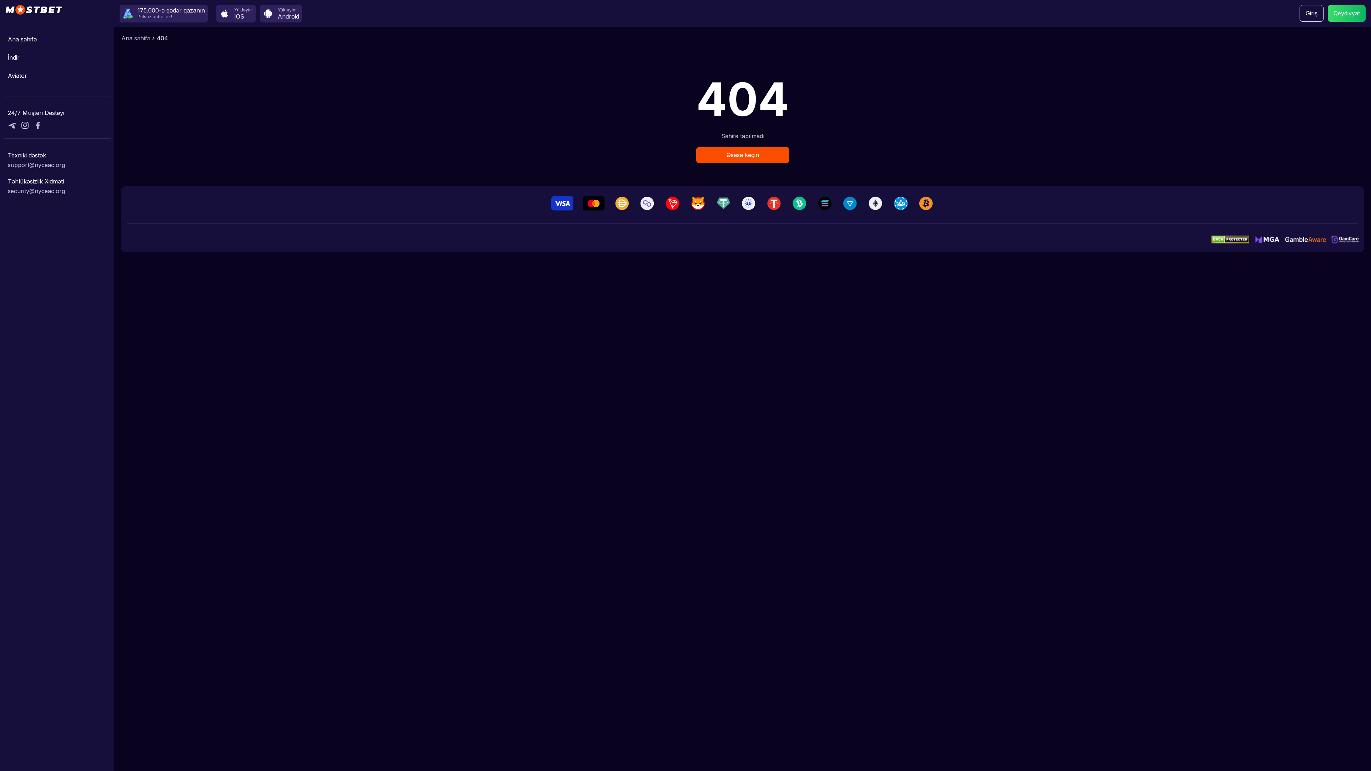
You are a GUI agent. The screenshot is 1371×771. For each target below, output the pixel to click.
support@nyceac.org (36, 164)
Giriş (1311, 13)
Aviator (17, 75)
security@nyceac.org (36, 191)
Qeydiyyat (1347, 13)
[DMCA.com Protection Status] (1230, 239)
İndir (14, 57)
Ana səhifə (22, 39)
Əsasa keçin (743, 154)
